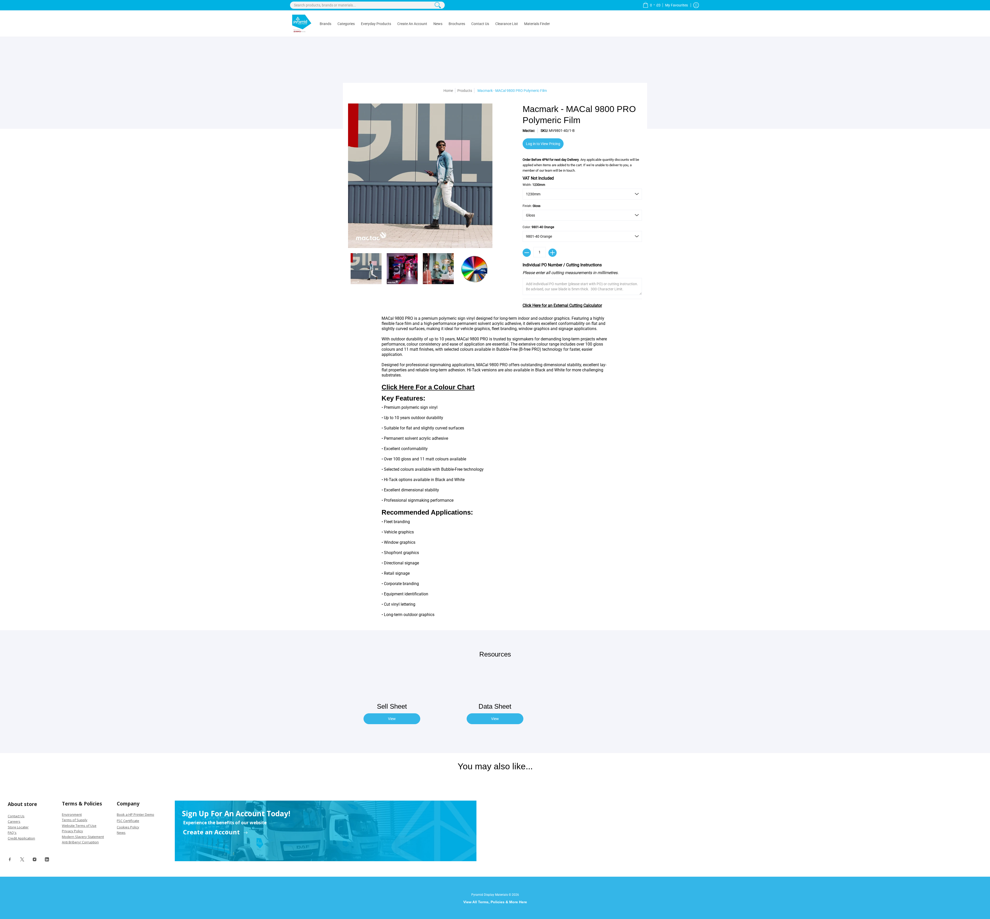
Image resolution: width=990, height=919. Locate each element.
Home (448, 91)
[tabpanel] (495, 467)
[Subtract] (527, 253)
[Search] (437, 5)
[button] (651, 5)
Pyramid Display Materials (489, 895)
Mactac (529, 131)
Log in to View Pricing (543, 144)
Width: (534, 185)
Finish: (531, 206)
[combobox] (367, 5)
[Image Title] (10, 860)
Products (464, 91)
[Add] (552, 253)
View (392, 719)
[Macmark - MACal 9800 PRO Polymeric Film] (366, 268)
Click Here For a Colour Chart (428, 387)
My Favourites (677, 5)
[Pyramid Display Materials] (301, 24)
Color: (538, 227)
